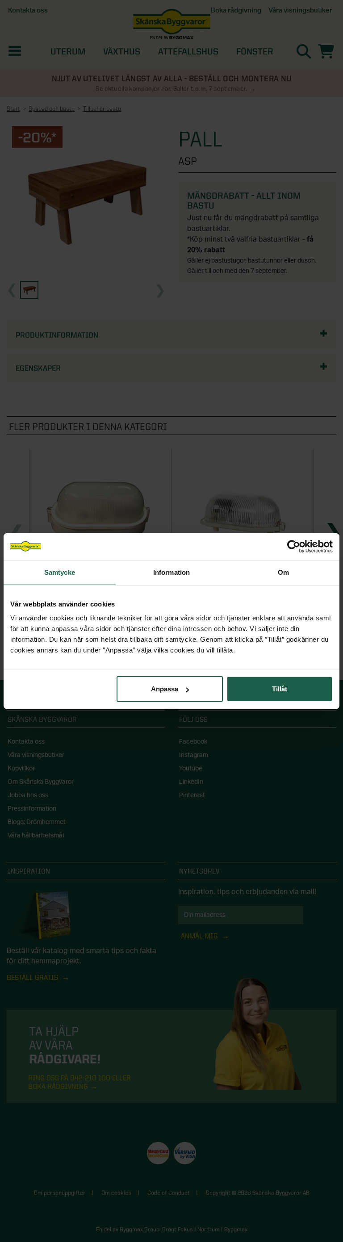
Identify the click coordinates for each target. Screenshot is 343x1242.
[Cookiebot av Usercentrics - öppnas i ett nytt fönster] (294, 546)
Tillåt (279, 689)
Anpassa (164, 689)
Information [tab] (171, 572)
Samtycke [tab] (59, 572)
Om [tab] (283, 572)
